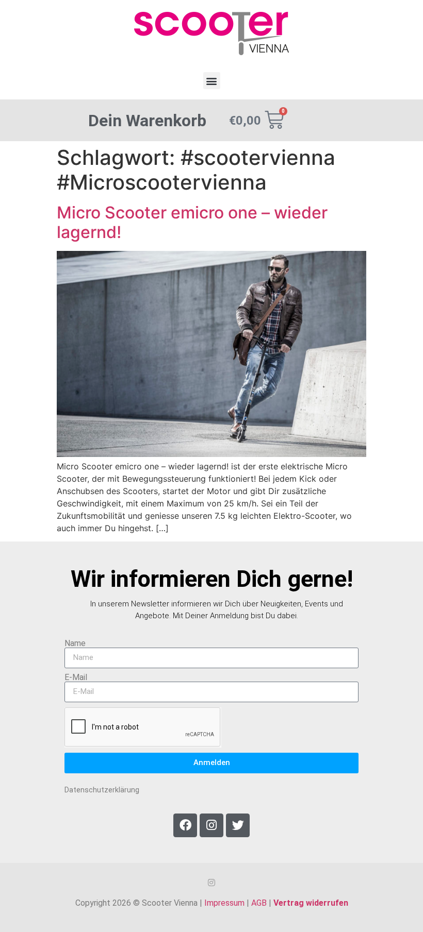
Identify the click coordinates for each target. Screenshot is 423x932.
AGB (259, 903)
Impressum (224, 903)
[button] (211, 80)
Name (75, 643)
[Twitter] (238, 825)
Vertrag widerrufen (310, 903)
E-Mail (75, 677)
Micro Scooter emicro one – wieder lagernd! (192, 222)
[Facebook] (185, 825)
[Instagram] (211, 825)
